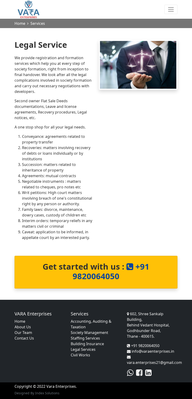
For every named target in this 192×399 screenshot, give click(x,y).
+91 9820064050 (111, 271)
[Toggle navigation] (170, 9)
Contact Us (24, 338)
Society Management (89, 332)
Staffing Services (85, 338)
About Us (23, 326)
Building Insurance (87, 343)
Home (20, 23)
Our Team (23, 332)
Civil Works (80, 355)
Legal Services (83, 349)
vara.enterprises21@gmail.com (154, 362)
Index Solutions (47, 393)
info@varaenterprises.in (152, 351)
